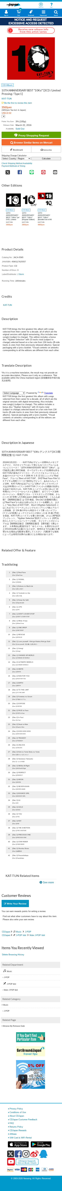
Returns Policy (16, 1127)
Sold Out (20, 128)
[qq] (43, 1154)
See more (48, 882)
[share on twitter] (8, 171)
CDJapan (6, 932)
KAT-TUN (7, 98)
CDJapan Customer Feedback (23, 1119)
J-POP (28, 932)
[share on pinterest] (43, 171)
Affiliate (13, 1134)
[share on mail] (55, 171)
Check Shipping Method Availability (17, 163)
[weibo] (34, 1154)
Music (18, 932)
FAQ (12, 1123)
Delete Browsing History (13, 954)
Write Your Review (16, 903)
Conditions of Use (18, 1112)
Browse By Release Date (14, 1026)
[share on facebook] (20, 171)
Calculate (46, 158)
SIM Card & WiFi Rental (21, 1137)
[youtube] (11, 1162)
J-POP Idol (21, 935)
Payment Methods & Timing (13, 166)
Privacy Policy (16, 1109)
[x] (10, 1154)
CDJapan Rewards (18, 1130)
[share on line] (31, 171)
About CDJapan (17, 1116)
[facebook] (18, 1154)
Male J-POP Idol (37, 935)
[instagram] (26, 1154)
